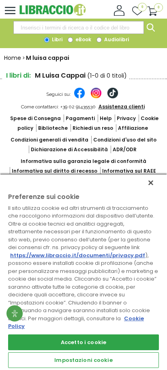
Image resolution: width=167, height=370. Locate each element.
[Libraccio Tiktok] (112, 97)
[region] (83, 271)
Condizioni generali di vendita (49, 139)
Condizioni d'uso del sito (124, 139)
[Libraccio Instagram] (96, 97)
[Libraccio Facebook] (79, 97)
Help (106, 118)
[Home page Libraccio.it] (52, 14)
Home (12, 58)
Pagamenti (80, 118)
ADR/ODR (125, 149)
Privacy (126, 118)
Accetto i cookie (83, 342)
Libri (56, 39)
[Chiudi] (150, 182)
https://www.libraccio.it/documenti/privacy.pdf (77, 255)
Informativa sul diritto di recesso (54, 170)
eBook (82, 39)
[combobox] (78, 27)
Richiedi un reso (93, 128)
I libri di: (18, 75)
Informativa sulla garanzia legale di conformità (83, 161)
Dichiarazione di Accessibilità (69, 149)
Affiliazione (133, 128)
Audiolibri (116, 39)
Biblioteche (53, 128)
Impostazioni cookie (83, 360)
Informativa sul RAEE (129, 170)
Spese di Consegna (35, 118)
